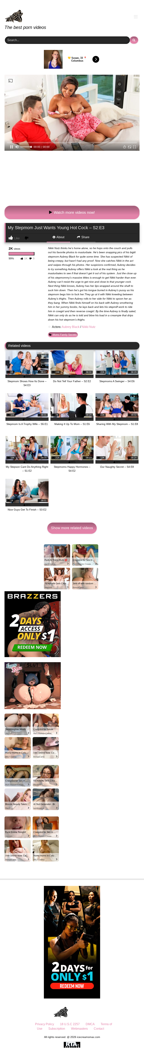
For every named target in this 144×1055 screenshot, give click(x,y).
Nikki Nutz (88, 326)
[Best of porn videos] (72, 13)
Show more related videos (72, 528)
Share (85, 237)
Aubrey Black (71, 326)
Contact (99, 1028)
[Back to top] (132, 1043)
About (60, 237)
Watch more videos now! (74, 212)
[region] (49, 1027)
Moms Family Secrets (65, 334)
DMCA (90, 1024)
